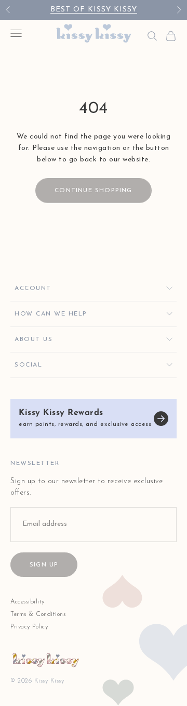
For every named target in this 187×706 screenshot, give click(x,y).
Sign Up (44, 565)
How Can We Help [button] (51, 314)
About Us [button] (33, 339)
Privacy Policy (29, 627)
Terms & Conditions (37, 614)
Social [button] (28, 365)
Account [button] (33, 288)
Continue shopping (93, 190)
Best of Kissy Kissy (93, 10)
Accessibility (27, 602)
